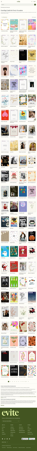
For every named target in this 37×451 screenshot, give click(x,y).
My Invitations (21, 428)
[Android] (32, 439)
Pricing (29, 430)
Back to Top (4, 442)
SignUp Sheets (13, 430)
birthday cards (30, 396)
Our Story (3, 427)
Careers (3, 432)
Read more (2, 405)
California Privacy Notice (21, 447)
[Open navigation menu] (1, 1)
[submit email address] (18, 421)
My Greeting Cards (22, 432)
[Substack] (9, 439)
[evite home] (10, 412)
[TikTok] (4, 439)
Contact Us (29, 428)
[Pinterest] (7, 439)
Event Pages (12, 428)
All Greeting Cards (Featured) (5, 7)
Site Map (12, 435)
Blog (2, 428)
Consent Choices (28, 447)
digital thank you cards (24, 396)
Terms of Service (15, 447)
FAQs (28, 427)
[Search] (35, 4)
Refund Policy (30, 432)
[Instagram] (2, 439)
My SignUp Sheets (22, 430)
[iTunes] (25, 439)
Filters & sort (5, 17)
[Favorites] (32, 1)
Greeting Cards (13, 432)
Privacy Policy (4, 447)
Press (3, 430)
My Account (21, 427)
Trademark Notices (9, 447)
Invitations (12, 427)
